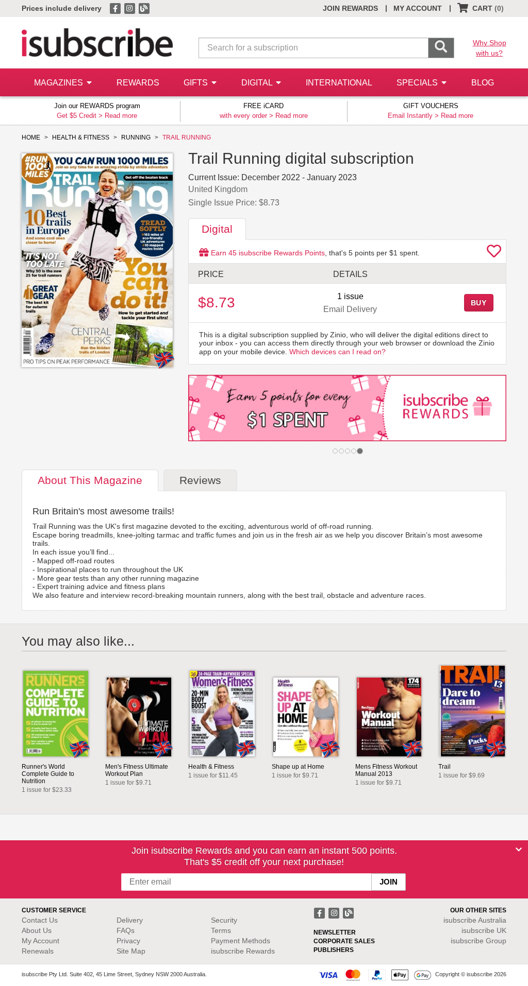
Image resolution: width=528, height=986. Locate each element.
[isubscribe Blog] (144, 8)
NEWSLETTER (335, 932)
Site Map (131, 951)
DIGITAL (257, 82)
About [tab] (90, 480)
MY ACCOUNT (417, 8)
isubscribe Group (478, 941)
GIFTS (197, 82)
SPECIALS (418, 82)
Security (224, 920)
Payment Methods (240, 941)
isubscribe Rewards (243, 951)
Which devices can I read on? (337, 352)
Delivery (130, 920)
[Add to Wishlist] (494, 254)
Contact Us (40, 920)
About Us (37, 930)
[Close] (518, 849)
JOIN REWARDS (350, 8)
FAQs (126, 930)
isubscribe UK (483, 930)
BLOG (482, 82)
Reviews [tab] (200, 480)
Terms (221, 930)
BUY (479, 303)
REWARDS (138, 82)
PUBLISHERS (334, 950)
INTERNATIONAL (339, 82)
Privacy (128, 941)
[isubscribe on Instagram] (130, 8)
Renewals (38, 951)
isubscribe (474, 920)
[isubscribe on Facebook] (116, 8)
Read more (121, 115)
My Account (40, 941)
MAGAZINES (59, 82)
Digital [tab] (217, 229)
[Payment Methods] (375, 975)
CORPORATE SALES (344, 941)
